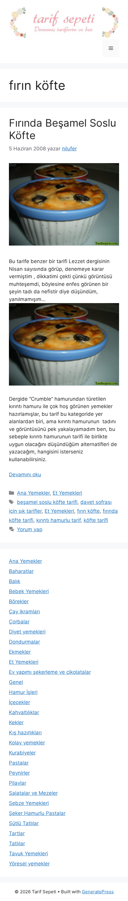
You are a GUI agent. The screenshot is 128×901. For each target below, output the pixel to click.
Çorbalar (19, 622)
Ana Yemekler (33, 493)
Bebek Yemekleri (29, 591)
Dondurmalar (24, 642)
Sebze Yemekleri (29, 803)
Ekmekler (20, 652)
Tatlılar (17, 843)
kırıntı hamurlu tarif (58, 520)
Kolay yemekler (27, 743)
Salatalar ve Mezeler (33, 793)
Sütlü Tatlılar (24, 823)
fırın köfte (88, 511)
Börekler (19, 601)
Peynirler (19, 773)
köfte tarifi (96, 520)
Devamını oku (25, 474)
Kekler (16, 722)
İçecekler (19, 702)
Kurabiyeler (22, 753)
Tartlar (17, 833)
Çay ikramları (24, 612)
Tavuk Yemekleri (28, 854)
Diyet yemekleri (27, 632)
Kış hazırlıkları (25, 733)
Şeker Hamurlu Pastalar (37, 813)
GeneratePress (98, 891)
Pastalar (19, 763)
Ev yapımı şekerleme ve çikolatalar (50, 672)
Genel (16, 682)
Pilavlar (17, 783)
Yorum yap (29, 529)
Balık (14, 581)
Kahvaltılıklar (24, 712)
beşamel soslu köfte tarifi (47, 502)
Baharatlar (21, 571)
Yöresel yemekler (29, 864)
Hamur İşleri (23, 692)
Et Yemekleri (67, 493)
